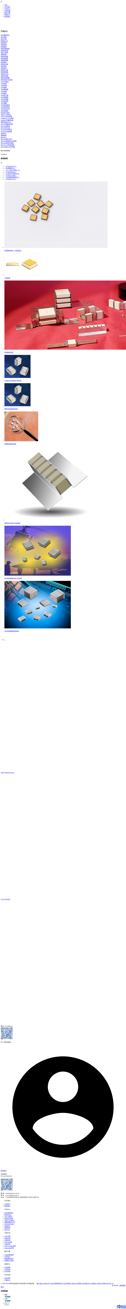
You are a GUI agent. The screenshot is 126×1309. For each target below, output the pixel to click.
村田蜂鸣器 (4, 60)
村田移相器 (4, 72)
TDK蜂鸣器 (4, 89)
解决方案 (7, 12)
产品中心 (7, 9)
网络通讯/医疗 (9, 1258)
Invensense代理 (9, 1248)
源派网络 (122, 1285)
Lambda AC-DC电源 (7, 118)
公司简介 (7, 1204)
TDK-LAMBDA (6, 114)
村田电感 (4, 45)
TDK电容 (4, 83)
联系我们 (7, 16)
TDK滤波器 (4, 111)
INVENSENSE (5, 128)
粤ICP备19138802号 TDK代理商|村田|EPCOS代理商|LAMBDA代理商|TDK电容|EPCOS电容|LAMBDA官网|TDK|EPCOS (75, 1283)
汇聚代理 (7, 1240)
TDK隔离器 (4, 97)
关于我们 (7, 7)
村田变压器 (4, 64)
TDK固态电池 (5, 107)
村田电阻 (4, 54)
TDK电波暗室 (5, 105)
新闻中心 (7, 14)
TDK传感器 (4, 99)
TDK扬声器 (4, 101)
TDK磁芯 (4, 93)
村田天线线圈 (5, 78)
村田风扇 (4, 68)
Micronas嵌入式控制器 (8, 147)
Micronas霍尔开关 (6, 139)
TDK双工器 (4, 95)
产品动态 (7, 1269)
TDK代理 (7, 1236)
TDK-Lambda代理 (10, 1246)
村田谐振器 (4, 58)
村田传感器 (4, 56)
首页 (5, 5)
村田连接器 (4, 76)
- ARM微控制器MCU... (12, 177)
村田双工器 (4, 70)
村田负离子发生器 (7, 80)
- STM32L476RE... (10, 175)
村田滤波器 (4, 50)
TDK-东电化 (5, 81)
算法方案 (4, 39)
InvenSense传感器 (6, 131)
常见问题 (7, 1271)
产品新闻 (7, 1267)
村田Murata (4, 41)
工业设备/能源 (9, 1255)
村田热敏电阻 (5, 48)
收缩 (2, 1287)
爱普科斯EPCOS (6, 122)
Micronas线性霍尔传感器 (9, 141)
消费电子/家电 (9, 1260)
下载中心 (7, 1280)
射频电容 (4, 135)
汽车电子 (7, 1257)
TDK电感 (4, 85)
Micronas (3, 137)
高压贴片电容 (5, 112)
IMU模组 (4, 37)
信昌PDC (4, 133)
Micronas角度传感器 (7, 143)
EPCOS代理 (8, 1242)
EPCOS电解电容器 (7, 124)
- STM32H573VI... (10, 179)
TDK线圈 (4, 103)
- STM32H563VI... (10, 172)
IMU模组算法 (5, 35)
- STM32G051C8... (10, 166)
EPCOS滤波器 (5, 126)
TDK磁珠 (4, 87)
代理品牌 (7, 11)
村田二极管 (4, 52)
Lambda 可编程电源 (7, 120)
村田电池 (4, 66)
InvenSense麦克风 (6, 129)
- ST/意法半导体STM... (12, 173)
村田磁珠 (4, 47)
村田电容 (4, 43)
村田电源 (4, 62)
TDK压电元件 (5, 109)
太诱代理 (7, 1244)
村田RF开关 (4, 74)
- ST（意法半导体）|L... (12, 170)
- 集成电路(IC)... (9, 168)
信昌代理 (7, 1238)
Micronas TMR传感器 (7, 145)
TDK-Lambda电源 (6, 116)
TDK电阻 (4, 91)
